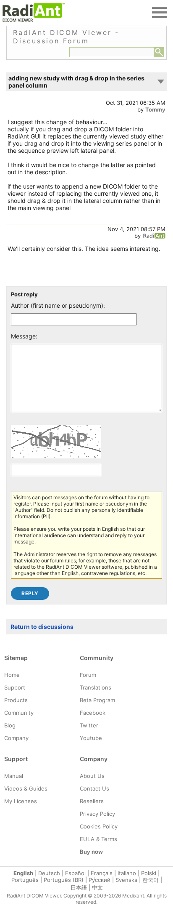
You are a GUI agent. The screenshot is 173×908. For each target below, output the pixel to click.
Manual (13, 775)
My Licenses (20, 801)
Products (16, 700)
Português (25, 879)
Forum (88, 674)
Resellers (92, 801)
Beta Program (97, 700)
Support (14, 687)
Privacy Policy (97, 813)
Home (12, 674)
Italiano (127, 873)
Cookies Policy (99, 826)
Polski (148, 873)
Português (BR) (64, 879)
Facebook (92, 712)
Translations (95, 687)
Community (19, 712)
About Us (92, 775)
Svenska (126, 879)
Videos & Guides (25, 788)
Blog (10, 725)
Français (102, 873)
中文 (97, 887)
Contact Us (94, 788)
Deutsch (49, 873)
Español (75, 873)
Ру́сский (99, 879)
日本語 (79, 887)
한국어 (150, 879)
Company (16, 738)
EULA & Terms (98, 839)
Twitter (89, 725)
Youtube (91, 738)
